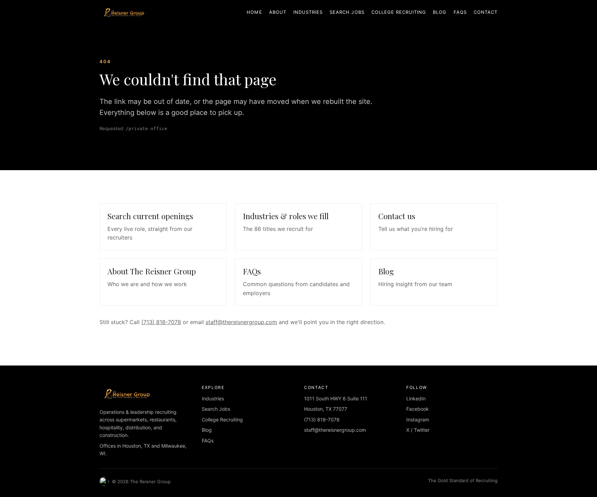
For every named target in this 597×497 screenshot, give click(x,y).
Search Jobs (347, 12)
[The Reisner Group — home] (123, 12)
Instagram (417, 419)
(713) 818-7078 (161, 322)
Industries (308, 12)
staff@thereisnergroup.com (241, 322)
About (277, 12)
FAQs (460, 12)
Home (254, 12)
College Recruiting (398, 12)
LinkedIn (416, 398)
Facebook (417, 409)
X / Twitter (417, 430)
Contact (486, 12)
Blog (439, 12)
